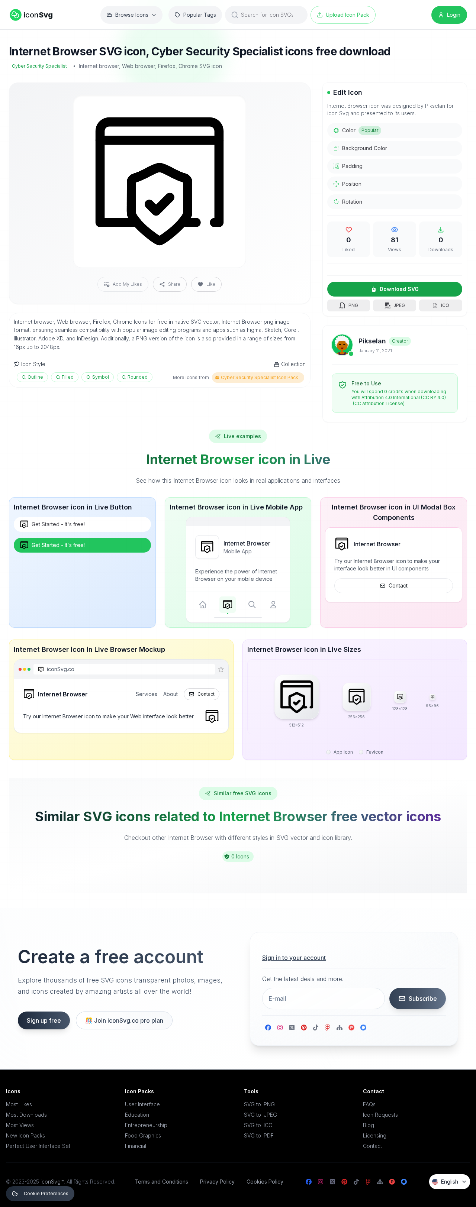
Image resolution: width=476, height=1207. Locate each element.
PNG (353, 305)
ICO (445, 305)
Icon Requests (380, 1114)
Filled (68, 377)
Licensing (374, 1135)
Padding (352, 166)
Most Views (20, 1125)
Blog (368, 1125)
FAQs (369, 1104)
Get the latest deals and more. (303, 979)
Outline (35, 377)
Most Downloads (26, 1114)
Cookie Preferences (46, 1193)
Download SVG (399, 289)
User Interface (142, 1104)
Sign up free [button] (44, 1020)
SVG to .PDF (259, 1135)
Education (137, 1114)
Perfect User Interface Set (38, 1146)
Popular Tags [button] (199, 15)
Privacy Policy (217, 1181)
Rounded (138, 377)
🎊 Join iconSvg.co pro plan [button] (124, 1020)
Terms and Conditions (161, 1181)
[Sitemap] (339, 1027)
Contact (398, 585)
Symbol (100, 377)
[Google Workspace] (363, 1027)
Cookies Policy (265, 1181)
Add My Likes (127, 284)
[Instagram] (280, 1027)
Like (210, 284)
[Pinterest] (304, 1027)
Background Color (364, 148)
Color (360, 130)
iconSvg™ (52, 1181)
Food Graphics (143, 1135)
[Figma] (328, 1027)
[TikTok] (316, 1027)
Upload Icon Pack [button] (347, 15)
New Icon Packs (25, 1135)
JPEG (399, 305)
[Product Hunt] (351, 1027)
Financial (135, 1146)
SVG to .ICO (258, 1125)
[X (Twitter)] (292, 1027)
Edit (231, 107)
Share (174, 284)
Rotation (352, 201)
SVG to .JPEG (260, 1114)
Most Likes (19, 1104)
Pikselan (372, 341)
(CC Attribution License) (379, 403)
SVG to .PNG (259, 1104)
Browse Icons (131, 15)
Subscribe (423, 998)
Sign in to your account (294, 957)
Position (351, 184)
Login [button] (453, 15)
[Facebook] (268, 1027)
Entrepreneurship (146, 1125)
